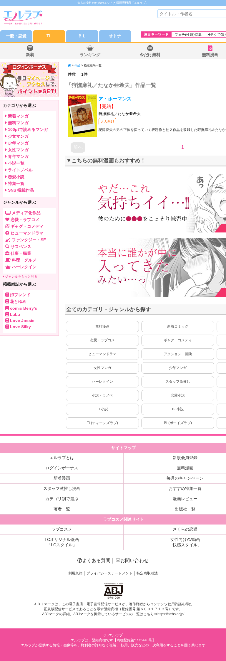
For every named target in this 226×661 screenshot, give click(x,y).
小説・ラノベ (102, 395)
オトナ (115, 35)
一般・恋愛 (16, 35)
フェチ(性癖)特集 (188, 35)
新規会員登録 (185, 457)
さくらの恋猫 (185, 529)
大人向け (107, 121)
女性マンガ (102, 368)
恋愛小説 (178, 395)
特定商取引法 (147, 573)
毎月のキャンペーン (185, 478)
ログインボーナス (61, 468)
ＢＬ (82, 35)
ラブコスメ (61, 529)
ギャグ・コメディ (178, 340)
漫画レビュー (185, 498)
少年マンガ (178, 368)
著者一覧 (62, 509)
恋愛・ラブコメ (102, 340)
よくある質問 (96, 560)
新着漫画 (62, 478)
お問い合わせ (134, 560)
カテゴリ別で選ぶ (61, 498)
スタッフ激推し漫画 (61, 488)
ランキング (90, 54)
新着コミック (177, 326)
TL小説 (102, 409)
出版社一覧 (185, 509)
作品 (77, 65)
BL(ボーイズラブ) (178, 423)
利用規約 (75, 573)
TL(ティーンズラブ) (102, 423)
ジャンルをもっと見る (20, 276)
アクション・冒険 (178, 354)
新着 (30, 54)
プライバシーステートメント (109, 573)
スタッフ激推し (177, 382)
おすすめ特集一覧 (185, 488)
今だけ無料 (150, 54)
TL (49, 35)
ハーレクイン (102, 382)
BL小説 (178, 409)
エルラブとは (61, 457)
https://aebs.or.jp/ (170, 614)
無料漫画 (210, 54)
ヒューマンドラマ (102, 354)
